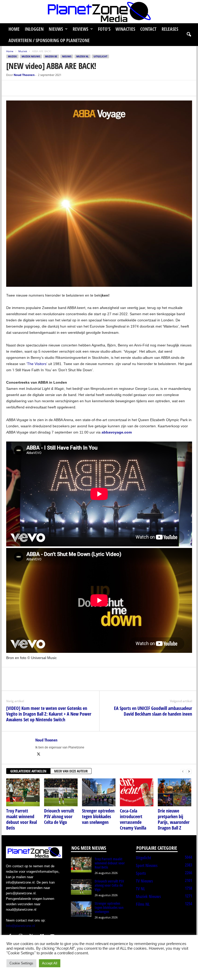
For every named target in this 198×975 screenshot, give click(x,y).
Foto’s (104, 29)
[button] (188, 34)
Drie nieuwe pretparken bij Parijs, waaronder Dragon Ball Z (173, 819)
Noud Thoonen (24, 75)
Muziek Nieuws (31, 56)
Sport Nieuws (147, 865)
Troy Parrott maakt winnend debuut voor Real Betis (21, 819)
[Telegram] (47, 88)
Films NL (143, 904)
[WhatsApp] (35, 88)
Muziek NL (82, 56)
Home (14, 29)
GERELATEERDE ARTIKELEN (28, 771)
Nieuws (56, 29)
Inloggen (34, 29)
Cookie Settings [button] (21, 963)
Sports (141, 873)
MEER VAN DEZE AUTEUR (71, 771)
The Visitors (36, 364)
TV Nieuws (144, 881)
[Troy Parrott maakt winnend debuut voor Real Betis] (23, 792)
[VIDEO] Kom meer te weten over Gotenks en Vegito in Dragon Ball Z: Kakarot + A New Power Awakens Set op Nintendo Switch (48, 713)
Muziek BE (51, 56)
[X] (23, 88)
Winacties (125, 29)
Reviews (80, 29)
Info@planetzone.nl (20, 926)
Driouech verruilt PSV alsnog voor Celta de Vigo (59, 816)
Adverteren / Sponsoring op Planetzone (49, 40)
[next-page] (189, 771)
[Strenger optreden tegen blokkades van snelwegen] (99, 792)
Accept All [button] (49, 963)
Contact (148, 29)
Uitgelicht (100, 56)
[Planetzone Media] (99, 11)
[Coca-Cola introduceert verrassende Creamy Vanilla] (136, 792)
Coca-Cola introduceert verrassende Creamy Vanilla (133, 819)
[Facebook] (11, 88)
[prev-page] (182, 771)
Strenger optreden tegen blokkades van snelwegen (98, 816)
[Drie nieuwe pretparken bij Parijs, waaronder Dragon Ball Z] (174, 792)
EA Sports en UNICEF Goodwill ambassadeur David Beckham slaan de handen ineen (153, 711)
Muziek (22, 51)
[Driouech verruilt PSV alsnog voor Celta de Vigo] (61, 792)
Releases (170, 29)
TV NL (140, 889)
